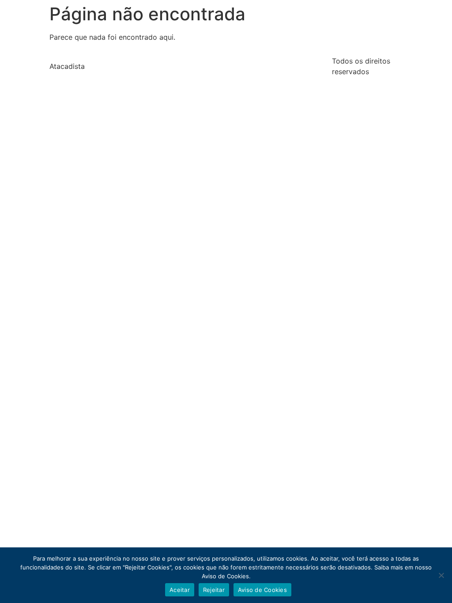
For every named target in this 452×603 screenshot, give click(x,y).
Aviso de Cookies (262, 589)
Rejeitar (214, 589)
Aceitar (180, 589)
